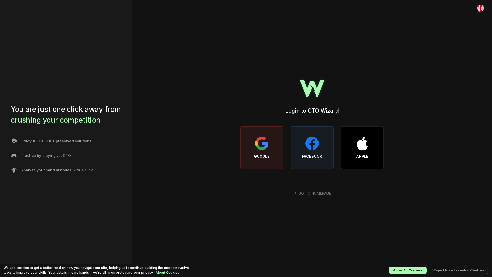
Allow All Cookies (407, 270)
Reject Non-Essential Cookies (459, 270)
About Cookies (167, 272)
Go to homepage (314, 193)
